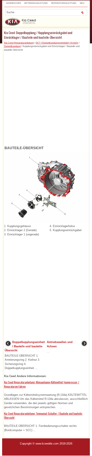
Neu (82, 3)
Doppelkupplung (12, 46)
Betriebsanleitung (36, 3)
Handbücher (13, 3)
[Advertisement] (46, 97)
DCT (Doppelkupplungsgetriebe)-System (57, 42)
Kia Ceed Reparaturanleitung (19, 42)
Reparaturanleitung (63, 3)
